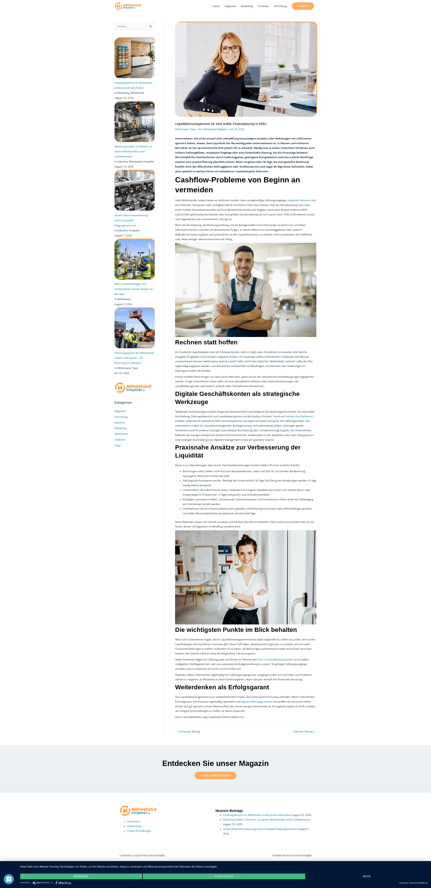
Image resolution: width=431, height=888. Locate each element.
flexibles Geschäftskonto (299, 416)
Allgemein (230, 6)
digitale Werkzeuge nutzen (256, 701)
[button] (303, 6)
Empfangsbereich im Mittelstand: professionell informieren (257, 815)
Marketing (247, 6)
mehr (367, 876)
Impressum (133, 821)
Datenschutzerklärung (419, 883)
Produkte (263, 6)
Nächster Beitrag (305, 731)
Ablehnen (81, 876)
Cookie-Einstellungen (139, 830)
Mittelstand (121, 433)
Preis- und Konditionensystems (275, 659)
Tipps (117, 445)
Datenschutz (134, 826)
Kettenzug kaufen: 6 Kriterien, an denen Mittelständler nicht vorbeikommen (266, 819)
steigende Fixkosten (298, 200)
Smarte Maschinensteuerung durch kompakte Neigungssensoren (260, 829)
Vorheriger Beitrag (187, 731)
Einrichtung (280, 6)
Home (216, 6)
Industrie (119, 422)
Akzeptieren (223, 876)
